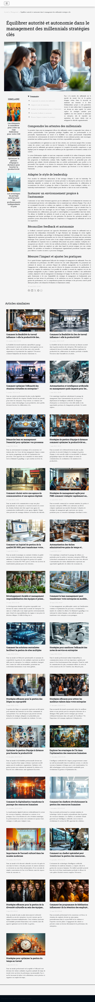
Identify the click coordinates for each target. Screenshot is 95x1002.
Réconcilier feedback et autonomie (41, 113)
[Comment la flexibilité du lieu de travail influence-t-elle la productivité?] (69, 320)
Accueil (6, 12)
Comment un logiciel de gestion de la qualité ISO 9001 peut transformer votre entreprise (24, 547)
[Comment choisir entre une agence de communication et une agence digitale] (25, 479)
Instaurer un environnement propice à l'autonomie (46, 109)
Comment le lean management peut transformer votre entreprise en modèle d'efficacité (68, 599)
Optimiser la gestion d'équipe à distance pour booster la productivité (14, 163)
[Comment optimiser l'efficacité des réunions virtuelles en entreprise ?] (25, 371)
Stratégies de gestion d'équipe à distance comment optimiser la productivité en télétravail (69, 442)
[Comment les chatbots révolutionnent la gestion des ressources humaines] (69, 787)
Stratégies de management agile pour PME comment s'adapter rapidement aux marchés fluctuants (69, 496)
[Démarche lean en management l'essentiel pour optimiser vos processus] (25, 425)
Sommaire (34, 96)
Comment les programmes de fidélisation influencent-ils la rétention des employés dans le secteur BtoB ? (69, 907)
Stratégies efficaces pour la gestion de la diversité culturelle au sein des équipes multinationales (25, 907)
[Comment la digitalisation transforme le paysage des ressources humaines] (25, 787)
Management (14, 12)
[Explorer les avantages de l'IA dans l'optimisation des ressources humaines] (69, 736)
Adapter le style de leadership (40, 105)
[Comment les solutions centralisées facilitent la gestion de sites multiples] (25, 633)
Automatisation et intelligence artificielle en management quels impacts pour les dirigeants (69, 389)
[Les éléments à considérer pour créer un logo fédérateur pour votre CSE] (13, 112)
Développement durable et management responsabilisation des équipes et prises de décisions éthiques (25, 599)
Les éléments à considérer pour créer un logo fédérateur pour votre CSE (13, 128)
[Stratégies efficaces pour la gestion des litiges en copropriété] (25, 685)
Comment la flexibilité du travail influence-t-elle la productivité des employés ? (22, 337)
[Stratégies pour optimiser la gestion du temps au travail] (25, 944)
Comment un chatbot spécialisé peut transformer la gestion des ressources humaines (67, 856)
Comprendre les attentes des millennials (43, 101)
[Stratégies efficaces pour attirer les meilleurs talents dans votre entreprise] (69, 685)
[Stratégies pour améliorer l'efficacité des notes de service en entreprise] (69, 633)
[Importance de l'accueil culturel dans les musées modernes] (25, 839)
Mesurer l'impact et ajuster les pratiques (43, 117)
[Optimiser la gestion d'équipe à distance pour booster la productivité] (13, 147)
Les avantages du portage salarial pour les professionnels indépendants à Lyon (13, 199)
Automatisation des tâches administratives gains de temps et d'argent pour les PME (66, 547)
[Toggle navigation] (6, 3)
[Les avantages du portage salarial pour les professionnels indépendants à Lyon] (13, 182)
